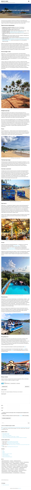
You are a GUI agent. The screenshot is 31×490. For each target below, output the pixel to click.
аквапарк (16, 470)
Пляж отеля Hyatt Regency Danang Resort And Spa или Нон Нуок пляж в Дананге (15, 445)
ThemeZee (19, 488)
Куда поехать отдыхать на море (7, 453)
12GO (25, 346)
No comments (21, 12)
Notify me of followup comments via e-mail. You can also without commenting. (16, 415)
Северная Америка (5, 454)
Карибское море (21, 464)
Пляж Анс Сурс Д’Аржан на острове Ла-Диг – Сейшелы (10, 436)
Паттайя (25, 466)
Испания (3, 464)
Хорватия (12, 468)
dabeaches (13, 12)
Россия (10, 467)
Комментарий (3, 393)
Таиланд (3, 468)
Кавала (7, 464)
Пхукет (6, 467)
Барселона (12, 462)
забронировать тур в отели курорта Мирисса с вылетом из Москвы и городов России (15, 39)
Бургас (21, 462)
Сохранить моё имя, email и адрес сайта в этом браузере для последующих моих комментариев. (15, 413)
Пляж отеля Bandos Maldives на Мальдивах (13, 443)
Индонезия (22, 463)
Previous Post (4, 386)
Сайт (2, 410)
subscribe (20, 415)
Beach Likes (4, 1)
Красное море (9, 466)
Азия (17, 12)
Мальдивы (18, 466)
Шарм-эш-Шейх (4, 470)
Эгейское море (11, 470)
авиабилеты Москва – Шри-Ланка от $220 (17, 32)
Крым (14, 466)
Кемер (26, 464)
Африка (3, 451)
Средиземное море (23, 467)
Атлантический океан (5, 462)
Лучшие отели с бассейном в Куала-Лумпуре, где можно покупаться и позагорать (14, 437)
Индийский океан (7, 383)
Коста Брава (4, 466)
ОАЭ (22, 466)
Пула (3, 467)
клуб (9, 471)
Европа (3, 452)
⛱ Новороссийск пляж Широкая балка (12, 442)
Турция (7, 468)
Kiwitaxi (12, 350)
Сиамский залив (16, 467)
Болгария (17, 462)
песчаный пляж (13, 383)
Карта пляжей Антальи (5, 433)
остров (20, 471)
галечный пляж (4, 471)
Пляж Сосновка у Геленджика (6, 435)
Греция (3, 463)
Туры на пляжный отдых (6, 455)
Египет (10, 463)
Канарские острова (13, 464)
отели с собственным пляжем (7, 472)
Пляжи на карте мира (5, 484)
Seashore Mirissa (12, 248)
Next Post (27, 386)
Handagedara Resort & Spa (11, 249)
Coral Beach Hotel (16, 245)
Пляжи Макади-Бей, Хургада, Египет (12, 446)
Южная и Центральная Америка (7, 456)
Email (2, 408)
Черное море (21, 468)
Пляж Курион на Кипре (5, 434)
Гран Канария (26, 462)
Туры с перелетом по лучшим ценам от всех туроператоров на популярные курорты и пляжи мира (15, 428)
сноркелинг (22, 472)
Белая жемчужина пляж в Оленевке (12, 441)
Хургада (16, 468)
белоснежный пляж (22, 470)
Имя (2, 405)
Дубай (7, 463)
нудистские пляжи (14, 471)
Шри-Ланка (18, 383)
